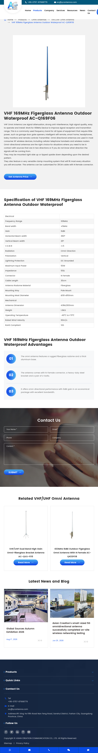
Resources (72, 10)
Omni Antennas (39, 19)
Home (28, 10)
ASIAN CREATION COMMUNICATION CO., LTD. (37, 738)
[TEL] (49, 750)
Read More (25, 562)
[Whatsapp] (9, 750)
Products (37, 10)
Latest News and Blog (49, 581)
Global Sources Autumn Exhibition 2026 (20, 630)
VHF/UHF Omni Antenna (62, 19)
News (82, 10)
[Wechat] (68, 750)
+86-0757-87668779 (37, 2)
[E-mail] (29, 750)
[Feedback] (88, 750)
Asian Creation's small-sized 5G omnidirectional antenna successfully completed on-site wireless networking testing (71, 628)
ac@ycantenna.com (67, 2)
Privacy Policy (22, 743)
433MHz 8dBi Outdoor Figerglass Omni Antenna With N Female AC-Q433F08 (72, 552)
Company (49, 10)
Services (61, 10)
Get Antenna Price (20, 177)
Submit (14, 473)
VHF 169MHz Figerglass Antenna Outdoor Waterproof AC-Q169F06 (43, 22)
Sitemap (8, 743)
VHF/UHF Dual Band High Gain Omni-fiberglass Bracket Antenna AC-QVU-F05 (25, 552)
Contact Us (91, 12)
